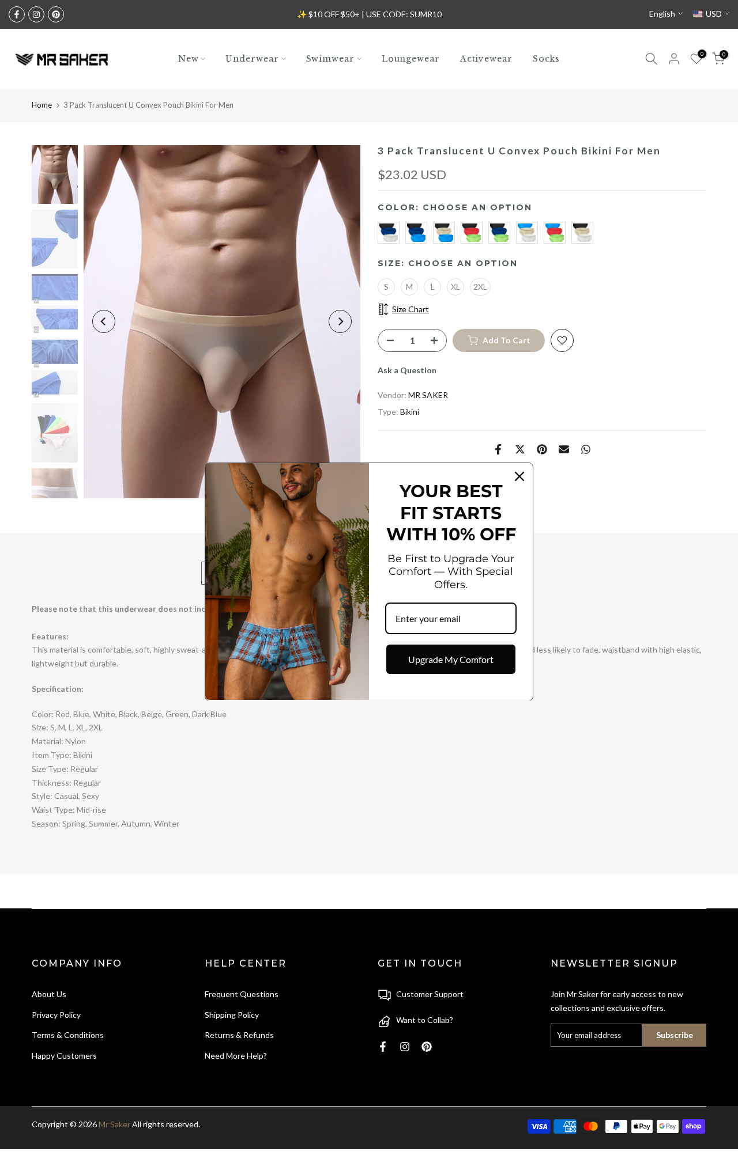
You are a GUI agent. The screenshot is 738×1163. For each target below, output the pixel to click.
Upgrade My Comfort (451, 659)
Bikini (409, 411)
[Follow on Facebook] (17, 14)
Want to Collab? (424, 1020)
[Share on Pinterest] (542, 449)
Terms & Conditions (68, 1035)
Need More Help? (236, 1055)
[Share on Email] (564, 449)
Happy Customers (64, 1055)
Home (42, 104)
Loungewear (411, 59)
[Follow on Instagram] (36, 14)
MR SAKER (428, 395)
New (188, 59)
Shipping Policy (232, 1015)
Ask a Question (407, 370)
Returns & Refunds (239, 1035)
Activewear (486, 59)
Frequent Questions (241, 994)
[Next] (340, 321)
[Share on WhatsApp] (586, 449)
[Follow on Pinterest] (56, 14)
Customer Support (430, 994)
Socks (546, 59)
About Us (49, 994)
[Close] (519, 476)
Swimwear (330, 59)
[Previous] (103, 321)
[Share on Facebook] (498, 449)
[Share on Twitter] (520, 449)
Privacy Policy (56, 1015)
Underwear (251, 59)
